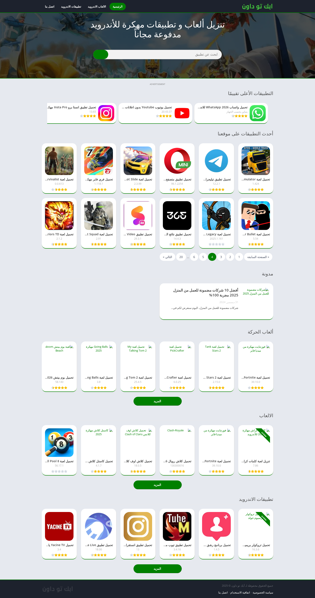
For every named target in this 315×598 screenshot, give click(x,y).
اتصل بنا (49, 6)
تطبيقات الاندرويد (71, 6)
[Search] (100, 54)
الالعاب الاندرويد (97, 6)
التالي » (167, 257)
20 (181, 257)
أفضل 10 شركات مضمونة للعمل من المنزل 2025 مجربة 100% (205, 292)
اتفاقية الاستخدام (240, 592)
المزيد (157, 401)
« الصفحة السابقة (258, 257)
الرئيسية (118, 6)
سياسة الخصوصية (263, 592)
